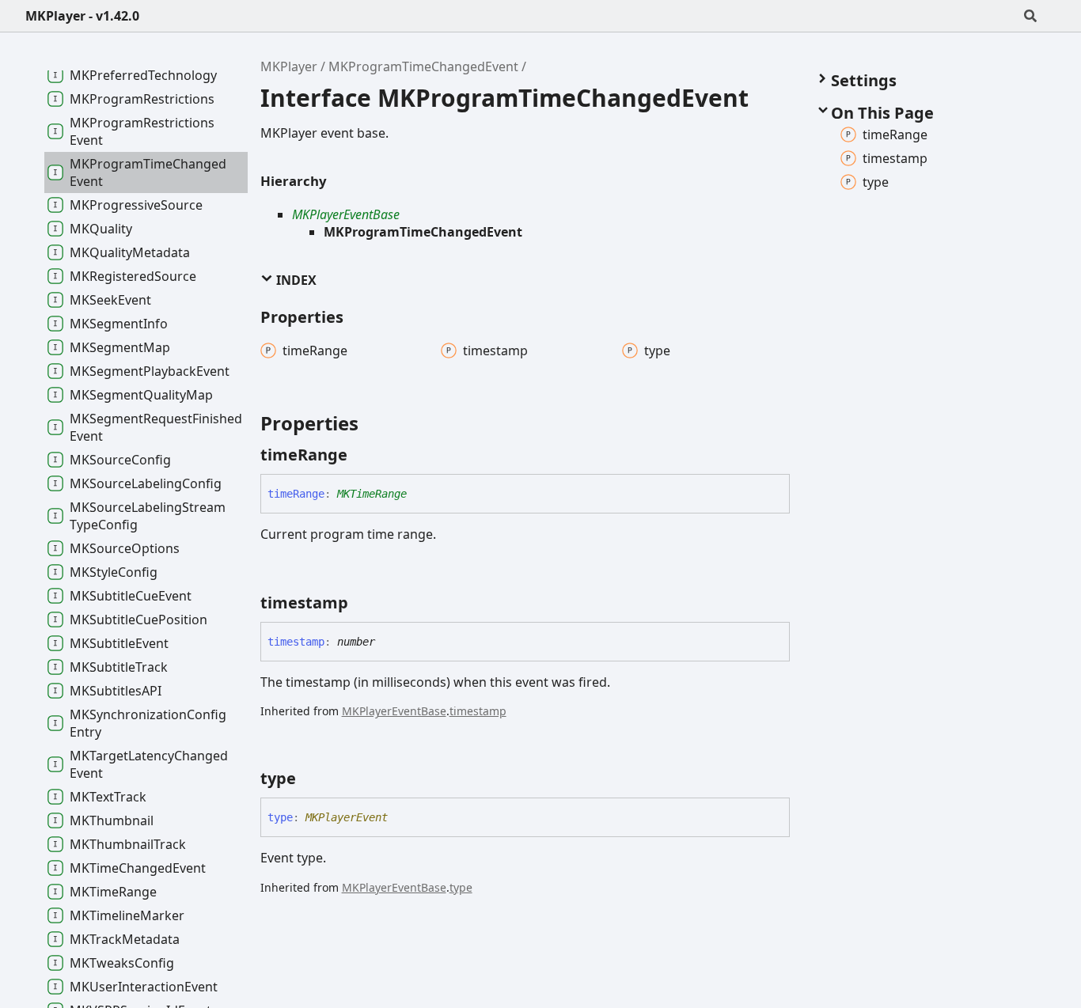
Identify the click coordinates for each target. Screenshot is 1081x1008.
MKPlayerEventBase (346, 214)
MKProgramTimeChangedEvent (423, 66)
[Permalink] (362, 455)
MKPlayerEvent (346, 817)
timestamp (477, 710)
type (460, 887)
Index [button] (295, 280)
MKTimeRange (372, 493)
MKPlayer (288, 66)
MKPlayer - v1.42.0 (82, 16)
